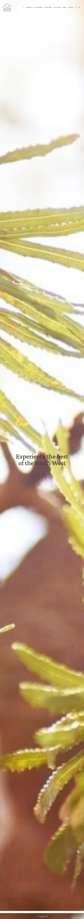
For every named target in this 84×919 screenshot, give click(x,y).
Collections (48, 7)
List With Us (57, 7)
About (65, 7)
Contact (71, 7)
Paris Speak (42, 917)
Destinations (39, 7)
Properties (29, 7)
